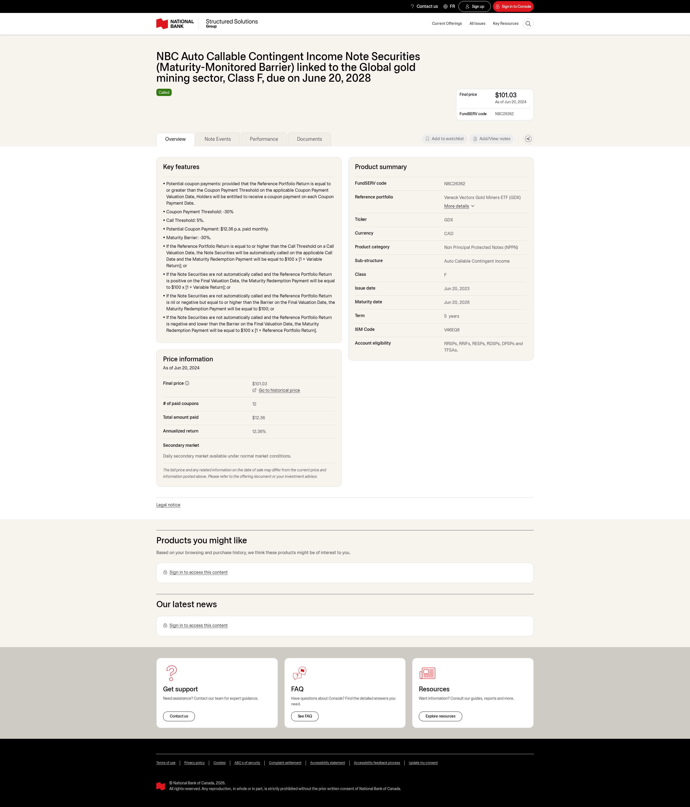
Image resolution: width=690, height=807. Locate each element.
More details (456, 206)
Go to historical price (279, 391)
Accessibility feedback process (377, 762)
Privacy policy (194, 762)
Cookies (219, 762)
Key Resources (506, 24)
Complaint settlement (285, 762)
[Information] (187, 383)
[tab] (175, 139)
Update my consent (423, 762)
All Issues (477, 24)
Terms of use (165, 762)
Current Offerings (447, 24)
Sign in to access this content (199, 573)
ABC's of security (247, 762)
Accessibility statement (327, 762)
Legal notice (168, 505)
